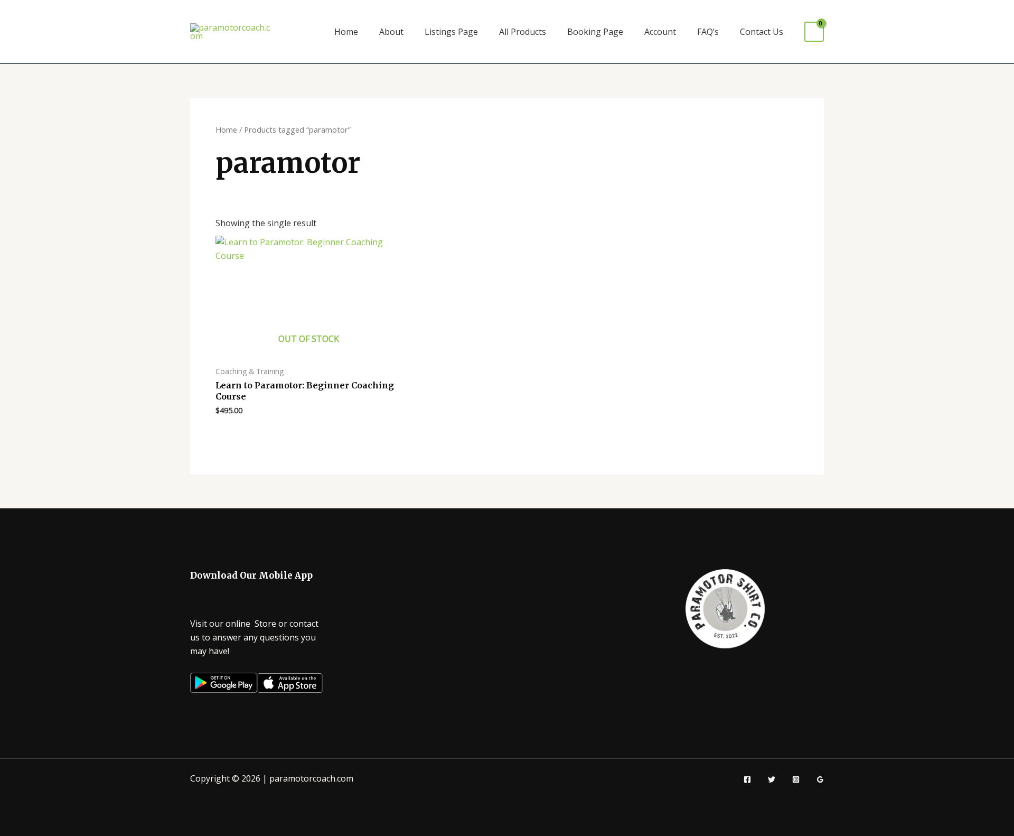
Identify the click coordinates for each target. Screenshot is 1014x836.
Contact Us (761, 32)
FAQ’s (708, 32)
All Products (522, 32)
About (391, 32)
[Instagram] (796, 779)
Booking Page (595, 32)
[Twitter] (771, 779)
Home (346, 32)
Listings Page (451, 32)
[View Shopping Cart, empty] (814, 32)
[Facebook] (747, 779)
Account (660, 32)
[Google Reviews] (820, 779)
